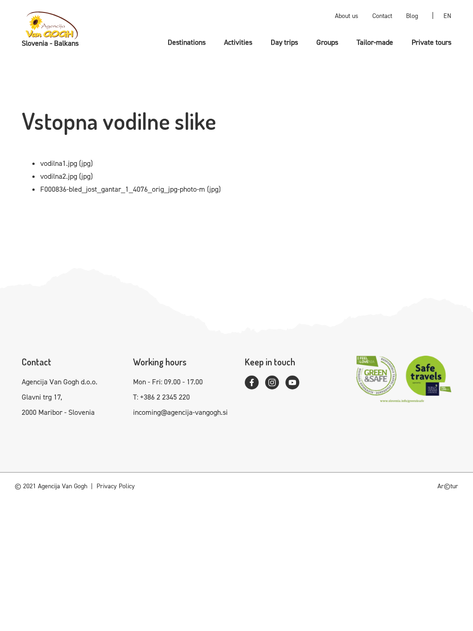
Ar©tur (447, 486)
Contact (382, 16)
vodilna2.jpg (58, 176)
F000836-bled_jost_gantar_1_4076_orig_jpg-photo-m (122, 189)
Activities (238, 42)
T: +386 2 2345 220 (161, 397)
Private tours (431, 42)
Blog (412, 16)
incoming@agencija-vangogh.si (180, 412)
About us (346, 16)
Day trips (284, 42)
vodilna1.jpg (58, 163)
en (447, 16)
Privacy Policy (116, 486)
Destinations (187, 42)
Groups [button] (327, 42)
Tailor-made (375, 42)
